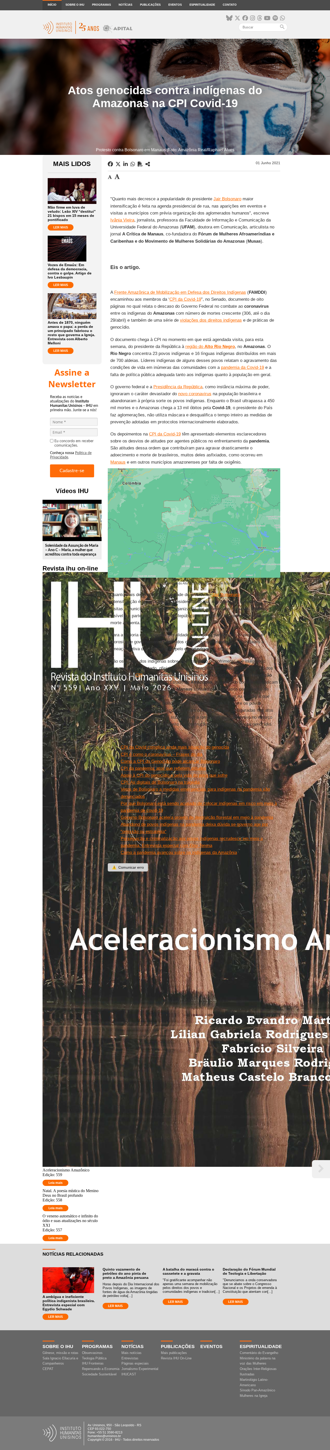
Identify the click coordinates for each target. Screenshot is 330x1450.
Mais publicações (174, 1353)
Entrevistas (129, 1358)
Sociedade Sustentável (99, 1374)
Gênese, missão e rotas (60, 1353)
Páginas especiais (135, 1363)
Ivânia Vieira (122, 220)
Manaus (118, 462)
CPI (139, 675)
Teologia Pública (94, 1358)
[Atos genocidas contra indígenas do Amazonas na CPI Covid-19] (147, 164)
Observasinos (92, 1353)
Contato (230, 4)
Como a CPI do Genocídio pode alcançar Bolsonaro (170, 761)
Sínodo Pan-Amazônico (257, 1390)
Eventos (175, 4)
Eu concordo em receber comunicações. (74, 443)
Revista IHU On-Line (176, 1358)
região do (210, 346)
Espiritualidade (202, 4)
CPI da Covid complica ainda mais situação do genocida (175, 747)
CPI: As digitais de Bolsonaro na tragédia (160, 782)
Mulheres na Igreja (253, 1396)
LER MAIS (60, 227)
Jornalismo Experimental (139, 1369)
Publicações (150, 4)
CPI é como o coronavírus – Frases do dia (161, 754)
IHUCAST (128, 1374)
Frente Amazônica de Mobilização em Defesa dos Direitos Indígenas (180, 292)
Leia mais (55, 1183)
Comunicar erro (128, 867)
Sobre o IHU (74, 4)
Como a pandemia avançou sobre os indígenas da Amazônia (179, 852)
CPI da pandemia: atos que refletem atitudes (163, 768)
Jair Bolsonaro (227, 198)
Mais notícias (131, 1353)
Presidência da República (177, 386)
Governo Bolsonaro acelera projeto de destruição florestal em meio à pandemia (197, 817)
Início (52, 4)
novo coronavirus (194, 393)
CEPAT (48, 1369)
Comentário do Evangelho (259, 1353)
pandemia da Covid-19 (242, 367)
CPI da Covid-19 (185, 299)
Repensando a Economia (100, 1369)
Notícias (125, 4)
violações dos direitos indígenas (211, 320)
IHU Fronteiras (93, 1363)
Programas (101, 4)
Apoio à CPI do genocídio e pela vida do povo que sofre (174, 775)
